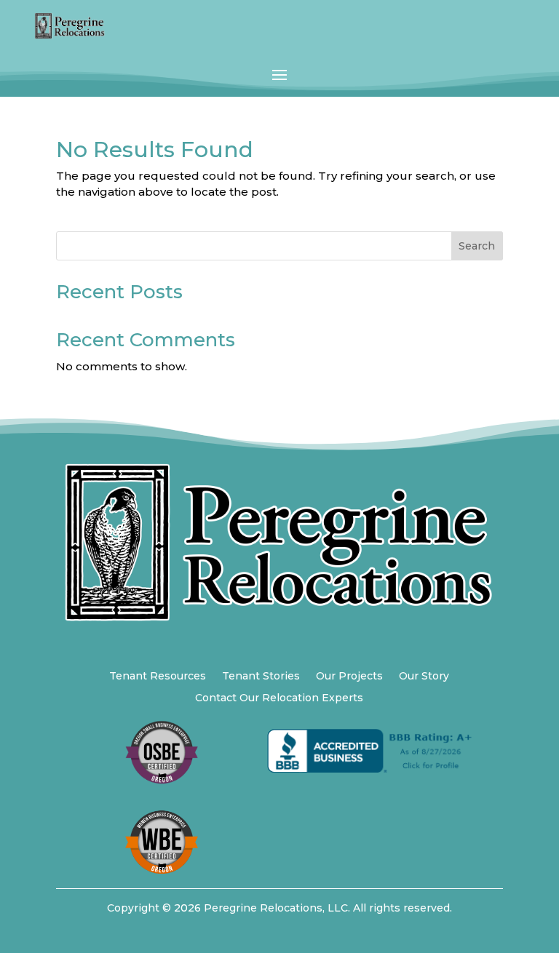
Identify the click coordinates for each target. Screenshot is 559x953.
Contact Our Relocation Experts (279, 698)
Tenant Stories (261, 676)
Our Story (424, 676)
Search (477, 245)
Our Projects (349, 676)
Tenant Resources (157, 676)
